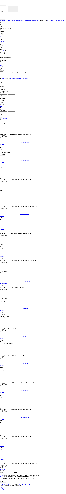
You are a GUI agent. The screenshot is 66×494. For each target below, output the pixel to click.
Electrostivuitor (10, 480)
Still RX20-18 (2, 243)
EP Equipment (55, 20)
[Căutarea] (13, 9)
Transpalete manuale (36, 20)
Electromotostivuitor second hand (4, 480)
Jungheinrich (60, 20)
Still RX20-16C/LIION (3, 459)
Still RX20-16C (2, 378)
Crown (52, 20)
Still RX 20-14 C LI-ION (3, 283)
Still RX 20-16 (2, 338)
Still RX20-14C (2, 365)
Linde (63, 20)
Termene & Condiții (2, 484)
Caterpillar (48, 20)
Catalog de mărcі (28, 484)
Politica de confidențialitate (8, 484)
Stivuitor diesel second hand (30, 480)
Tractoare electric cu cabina (25, 20)
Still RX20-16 (2, 189)
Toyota (64, 20)
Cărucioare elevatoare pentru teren (6, 20)
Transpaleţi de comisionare (18, 20)
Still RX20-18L (2, 432)
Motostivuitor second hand (15, 480)
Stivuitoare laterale (13, 20)
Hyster (58, 20)
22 (2, 469)
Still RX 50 (1, 476)
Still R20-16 (1, 478)
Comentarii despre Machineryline (22, 484)
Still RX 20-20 (1, 474)
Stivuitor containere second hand (23, 480)
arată (1, 117)
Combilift (51, 20)
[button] (33, 15)
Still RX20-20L (2, 130)
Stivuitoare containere (31, 20)
